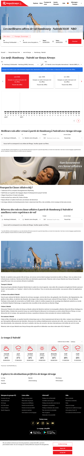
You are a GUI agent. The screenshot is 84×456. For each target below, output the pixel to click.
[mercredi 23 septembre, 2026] (79, 111)
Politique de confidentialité (48, 398)
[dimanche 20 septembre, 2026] (71, 111)
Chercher (74, 41)
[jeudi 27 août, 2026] (8, 111)
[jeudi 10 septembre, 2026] (45, 111)
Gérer (41, 3)
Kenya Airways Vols (14, 52)
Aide (64, 3)
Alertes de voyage (70, 405)
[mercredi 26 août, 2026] (5, 111)
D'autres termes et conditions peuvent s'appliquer (20, 151)
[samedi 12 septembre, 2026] (50, 111)
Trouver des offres (17, 84)
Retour (57, 40)
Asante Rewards (56, 3)
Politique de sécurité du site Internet (51, 403)
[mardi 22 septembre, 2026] (76, 111)
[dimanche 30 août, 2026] (16, 111)
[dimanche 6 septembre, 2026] (34, 111)
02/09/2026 (46, 42)
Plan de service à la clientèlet (49, 410)
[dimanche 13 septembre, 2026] (53, 111)
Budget (44, 134)
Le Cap (3, 378)
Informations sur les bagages (29, 412)
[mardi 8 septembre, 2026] (39, 111)
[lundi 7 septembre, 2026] (37, 111)
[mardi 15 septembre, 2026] (58, 111)
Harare (3, 380)
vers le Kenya (27, 52)
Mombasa (59, 378)
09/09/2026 (59, 42)
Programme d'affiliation (28, 403)
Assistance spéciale (27, 410)
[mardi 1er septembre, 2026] (21, 111)
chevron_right (81, 81)
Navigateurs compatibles (48, 405)
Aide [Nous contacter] (71, 400)
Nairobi (30, 378)
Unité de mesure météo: (63, 341)
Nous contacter (69, 398)
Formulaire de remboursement (73, 412)
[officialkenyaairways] (43, 423)
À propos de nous (47, 3)
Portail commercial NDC (28, 405)
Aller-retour (6, 36)
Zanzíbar (3, 383)
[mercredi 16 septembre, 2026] (60, 111)
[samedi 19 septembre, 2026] (68, 111)
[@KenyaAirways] (38, 423)
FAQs (67, 403)
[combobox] (11, 42)
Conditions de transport (48, 400)
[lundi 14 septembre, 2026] (55, 111)
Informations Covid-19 (71, 410)
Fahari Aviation (5, 407)
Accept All (62, 452)
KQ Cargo (3, 403)
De (4, 40)
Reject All (62, 448)
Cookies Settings (62, 444)
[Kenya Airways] (33, 423)
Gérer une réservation (27, 398)
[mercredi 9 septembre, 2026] (42, 111)
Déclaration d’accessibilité (48, 415)
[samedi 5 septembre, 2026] (32, 111)
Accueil (3, 52)
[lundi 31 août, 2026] (18, 111)
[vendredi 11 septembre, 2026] (47, 111)
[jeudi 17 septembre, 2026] (63, 111)
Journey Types (67, 134)
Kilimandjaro (59, 380)
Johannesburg (32, 380)
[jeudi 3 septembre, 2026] (26, 111)
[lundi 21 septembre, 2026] (74, 111)
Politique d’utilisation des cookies (50, 407)
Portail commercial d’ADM (28, 407)
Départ (44, 40)
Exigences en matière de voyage (73, 407)
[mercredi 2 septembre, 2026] (24, 111)
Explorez (35, 3)
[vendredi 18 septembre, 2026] (66, 111)
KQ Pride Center (5, 405)
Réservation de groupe (27, 400)
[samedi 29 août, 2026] (13, 111)
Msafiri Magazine (5, 410)
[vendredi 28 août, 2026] (11, 111)
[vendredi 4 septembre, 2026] (29, 111)
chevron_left (2, 81)
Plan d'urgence (46, 412)
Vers (46, 61)
